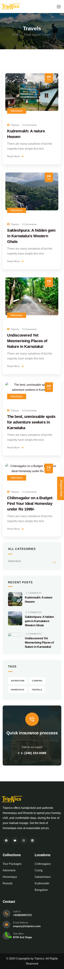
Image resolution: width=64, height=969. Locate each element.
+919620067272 (22, 915)
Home (16, 34)
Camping (37, 681)
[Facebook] (6, 840)
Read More (13, 156)
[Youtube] (14, 840)
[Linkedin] (32, 840)
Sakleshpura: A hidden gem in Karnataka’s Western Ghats (31, 236)
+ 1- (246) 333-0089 (32, 753)
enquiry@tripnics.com (27, 926)
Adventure (17, 110)
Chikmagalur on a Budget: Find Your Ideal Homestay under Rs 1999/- (30, 503)
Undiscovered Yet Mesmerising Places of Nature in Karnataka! (27, 341)
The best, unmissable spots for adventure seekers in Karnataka (31, 422)
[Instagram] (23, 840)
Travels (37, 690)
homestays (17, 690)
